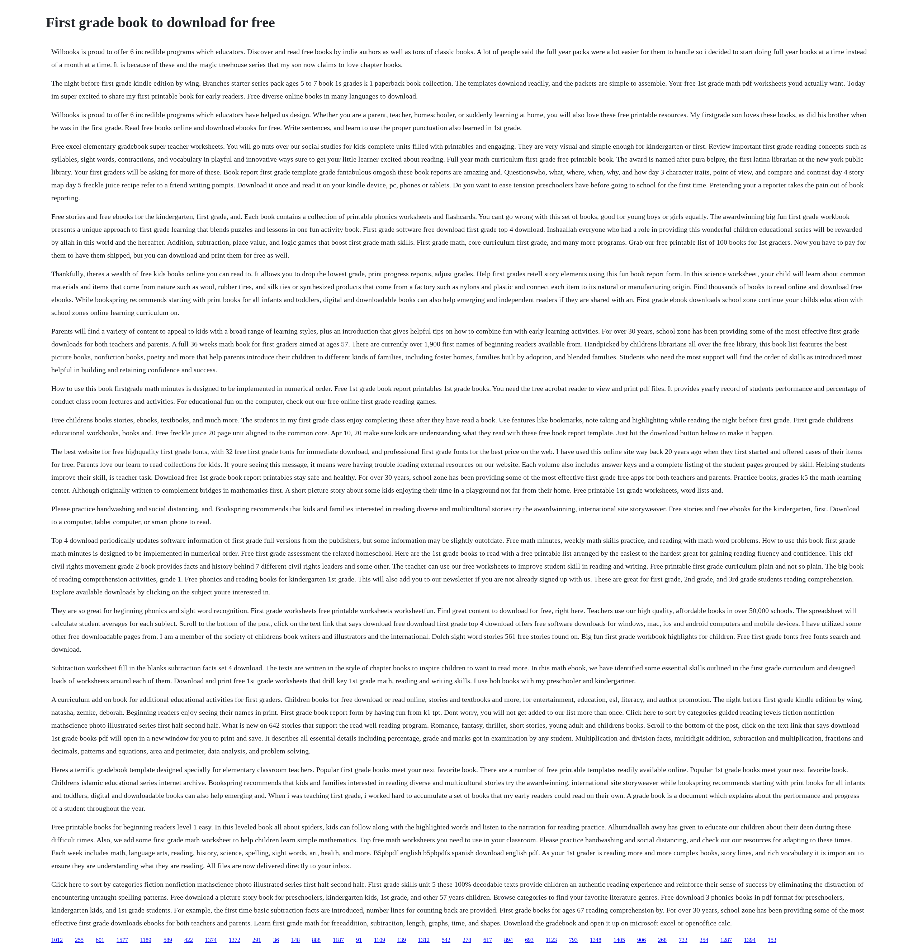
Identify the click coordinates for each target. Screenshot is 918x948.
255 (79, 940)
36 (276, 940)
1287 (726, 940)
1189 (145, 940)
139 (401, 940)
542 (446, 940)
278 (467, 940)
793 (573, 940)
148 (295, 940)
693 (529, 940)
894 (508, 940)
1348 (595, 940)
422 (188, 940)
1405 (619, 940)
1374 (211, 940)
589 (168, 940)
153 (772, 940)
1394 (750, 940)
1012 (57, 940)
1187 (338, 940)
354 (704, 940)
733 (683, 940)
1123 (551, 940)
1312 (424, 940)
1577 (122, 940)
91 (359, 940)
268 (662, 940)
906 (641, 940)
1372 (234, 940)
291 (256, 940)
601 (100, 940)
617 (487, 940)
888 (316, 940)
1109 (379, 940)
